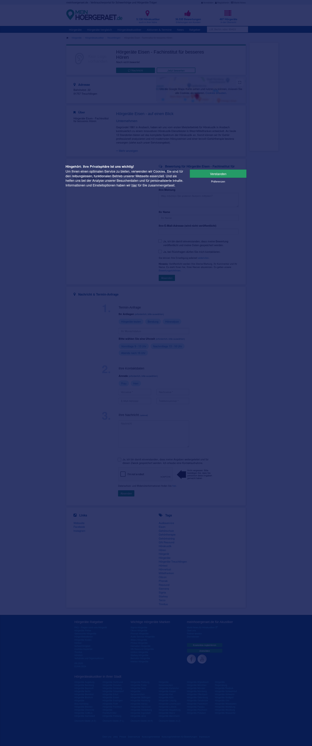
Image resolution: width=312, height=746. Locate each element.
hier (134, 185)
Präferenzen (218, 181)
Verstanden (218, 173)
